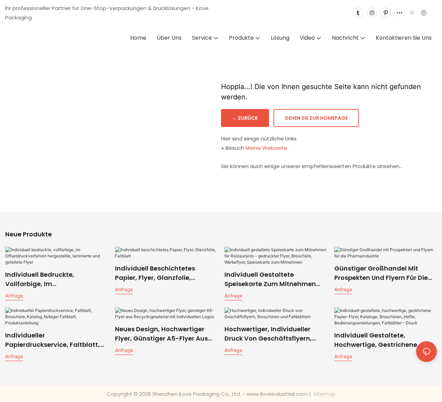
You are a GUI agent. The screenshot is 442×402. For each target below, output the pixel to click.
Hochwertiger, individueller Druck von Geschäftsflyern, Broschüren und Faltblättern (269, 334)
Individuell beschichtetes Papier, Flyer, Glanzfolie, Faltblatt (155, 273)
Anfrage (14, 295)
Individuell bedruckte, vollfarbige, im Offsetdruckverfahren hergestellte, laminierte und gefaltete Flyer (50, 279)
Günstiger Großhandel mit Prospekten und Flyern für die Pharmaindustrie (381, 273)
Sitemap (324, 394)
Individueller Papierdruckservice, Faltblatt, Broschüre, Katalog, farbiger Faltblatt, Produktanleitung (52, 340)
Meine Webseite (266, 147)
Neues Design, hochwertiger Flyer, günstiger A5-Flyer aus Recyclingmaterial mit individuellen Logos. (161, 334)
